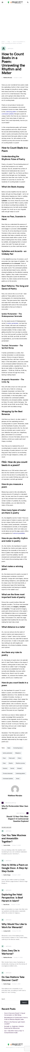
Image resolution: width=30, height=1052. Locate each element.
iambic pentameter (12, 323)
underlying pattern (11, 111)
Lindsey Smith (6, 931)
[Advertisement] (15, 20)
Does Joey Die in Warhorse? (11, 952)
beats (9, 748)
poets (4, 763)
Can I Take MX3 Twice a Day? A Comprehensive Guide (14, 1031)
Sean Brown (6, 904)
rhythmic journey (20, 763)
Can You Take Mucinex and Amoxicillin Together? (14, 838)
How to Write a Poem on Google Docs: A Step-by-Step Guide (15, 868)
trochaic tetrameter (8, 773)
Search (3, 999)
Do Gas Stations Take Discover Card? (13, 979)
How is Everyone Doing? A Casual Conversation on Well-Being (14, 1014)
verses (17, 778)
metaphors (18, 753)
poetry (19, 758)
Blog (9, 41)
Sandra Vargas (6, 875)
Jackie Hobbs (6, 845)
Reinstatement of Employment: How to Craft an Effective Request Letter (16, 1018)
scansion (5, 768)
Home (3, 41)
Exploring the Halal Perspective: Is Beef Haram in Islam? (12, 897)
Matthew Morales (7, 77)
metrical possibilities (19, 533)
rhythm (11, 763)
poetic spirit (12, 758)
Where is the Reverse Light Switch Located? (14, 1023)
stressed (19, 768)
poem (4, 758)
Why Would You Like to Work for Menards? (14, 926)
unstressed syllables (8, 114)
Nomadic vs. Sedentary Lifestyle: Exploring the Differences (14, 1027)
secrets (12, 768)
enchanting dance (17, 748)
